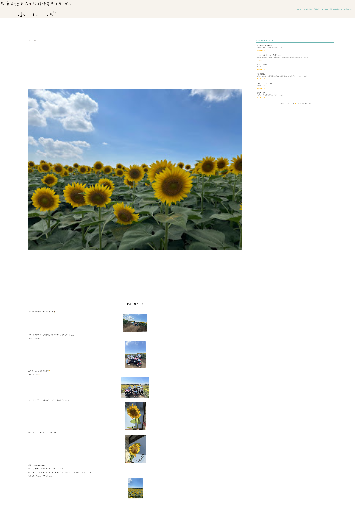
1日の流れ (325, 9)
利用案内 (316, 9)
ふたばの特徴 (308, 9)
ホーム (299, 9)
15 (306, 103)
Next (309, 103)
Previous (281, 103)
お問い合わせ (348, 9)
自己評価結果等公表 (336, 9)
